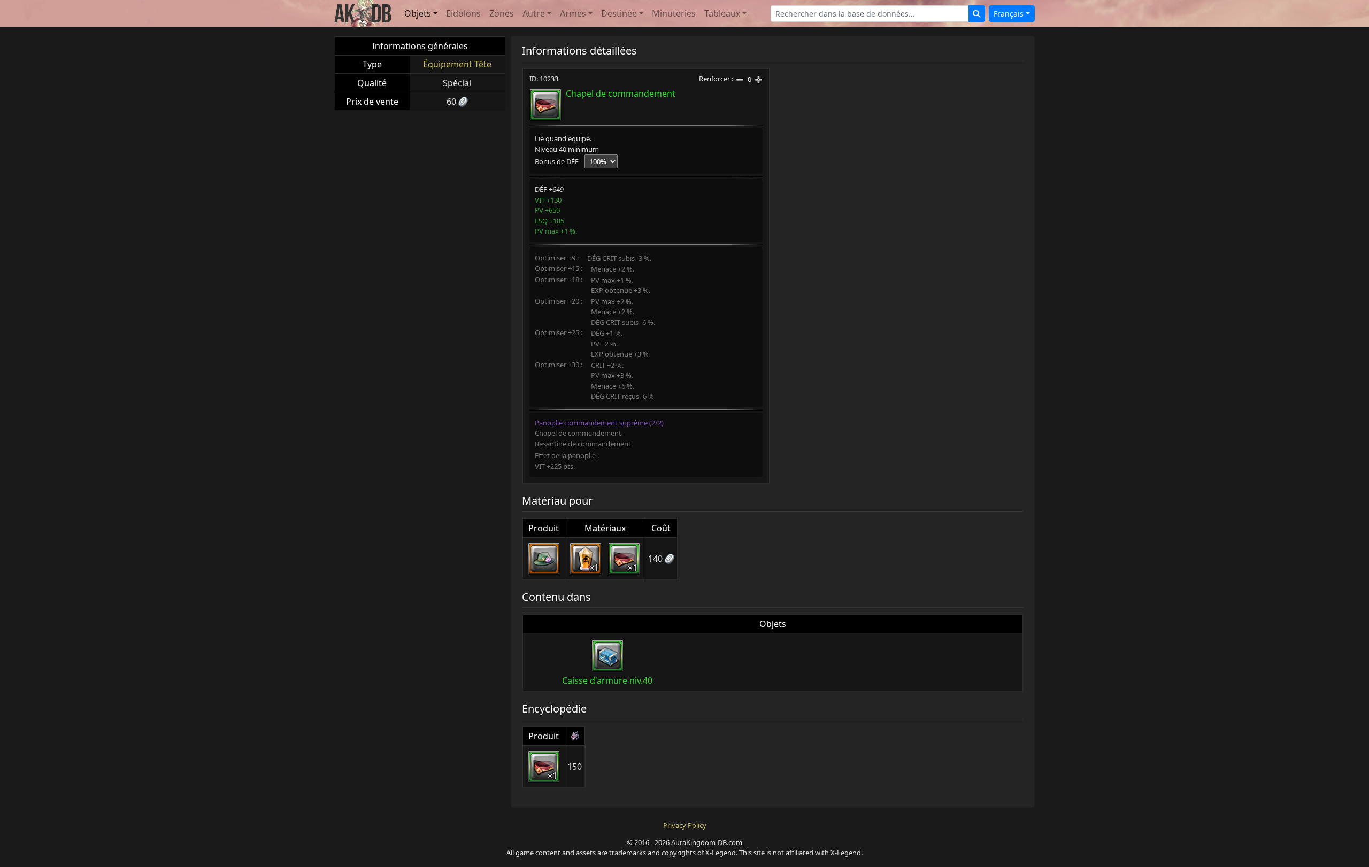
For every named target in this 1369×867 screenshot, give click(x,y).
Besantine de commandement (583, 443)
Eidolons (463, 13)
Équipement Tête (457, 64)
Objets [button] (417, 13)
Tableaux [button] (722, 13)
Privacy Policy (684, 825)
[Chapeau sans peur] (544, 559)
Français (1009, 14)
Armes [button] (573, 13)
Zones (501, 13)
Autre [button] (533, 13)
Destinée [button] (619, 13)
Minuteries (674, 13)
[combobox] (870, 13)
